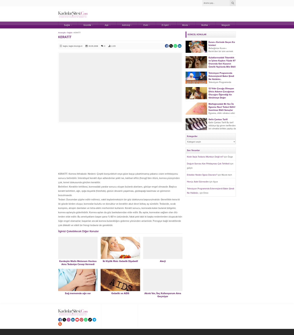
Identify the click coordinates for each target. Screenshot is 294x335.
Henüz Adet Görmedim (198, 181)
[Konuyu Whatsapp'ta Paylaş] (175, 46)
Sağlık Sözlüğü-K (75, 46)
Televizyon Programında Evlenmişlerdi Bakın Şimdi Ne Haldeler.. (221, 76)
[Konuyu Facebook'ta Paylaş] (167, 46)
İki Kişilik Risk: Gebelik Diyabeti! (120, 261)
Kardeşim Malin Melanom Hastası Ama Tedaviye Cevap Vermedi (78, 263)
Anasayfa (62, 33)
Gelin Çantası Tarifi (218, 119)
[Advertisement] (120, 147)
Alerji (163, 261)
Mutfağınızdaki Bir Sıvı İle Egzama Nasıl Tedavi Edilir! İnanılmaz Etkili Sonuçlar (222, 107)
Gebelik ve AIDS (120, 293)
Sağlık (69, 33)
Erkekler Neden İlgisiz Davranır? (202, 175)
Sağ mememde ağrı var (78, 293)
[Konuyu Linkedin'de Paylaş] (179, 46)
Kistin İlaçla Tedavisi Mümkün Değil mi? (205, 156)
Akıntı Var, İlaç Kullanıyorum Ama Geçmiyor (162, 295)
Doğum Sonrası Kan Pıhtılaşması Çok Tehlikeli (208, 163)
